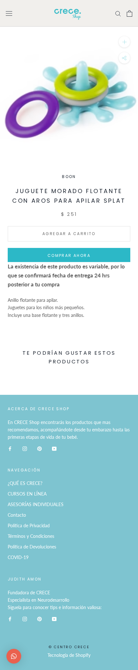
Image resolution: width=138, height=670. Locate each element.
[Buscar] (118, 13)
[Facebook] (10, 448)
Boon (69, 176)
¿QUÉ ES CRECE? (25, 483)
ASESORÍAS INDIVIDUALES (36, 504)
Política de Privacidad (29, 525)
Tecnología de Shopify (69, 655)
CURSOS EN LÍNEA (27, 493)
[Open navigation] (9, 13)
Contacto (17, 515)
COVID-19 (18, 557)
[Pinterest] (39, 448)
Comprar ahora (69, 255)
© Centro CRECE (69, 646)
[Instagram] (24, 448)
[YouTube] (54, 448)
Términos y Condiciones (31, 536)
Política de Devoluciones (32, 546)
